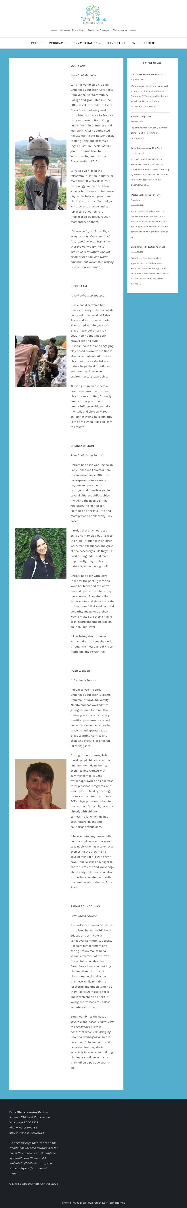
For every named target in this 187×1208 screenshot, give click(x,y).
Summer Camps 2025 (141, 116)
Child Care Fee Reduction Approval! (148, 247)
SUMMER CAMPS (85, 43)
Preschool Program (47, 43)
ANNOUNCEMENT (143, 43)
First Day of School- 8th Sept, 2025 (148, 74)
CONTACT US (116, 43)
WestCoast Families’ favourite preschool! (146, 197)
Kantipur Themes (113, 1202)
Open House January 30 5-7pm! (146, 148)
